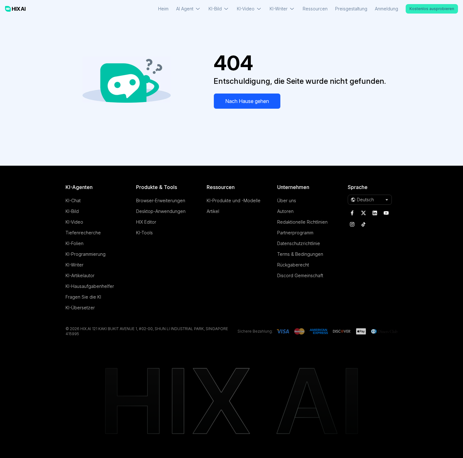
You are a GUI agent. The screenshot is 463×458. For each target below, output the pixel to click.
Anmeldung (386, 8)
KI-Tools (144, 232)
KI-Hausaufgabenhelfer (90, 286)
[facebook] (352, 213)
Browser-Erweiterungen (160, 200)
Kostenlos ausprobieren (431, 8)
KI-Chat (73, 200)
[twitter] (363, 213)
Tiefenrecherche (83, 232)
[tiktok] (363, 224)
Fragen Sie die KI (83, 297)
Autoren (285, 211)
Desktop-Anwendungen (161, 211)
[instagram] (352, 224)
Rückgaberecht (293, 264)
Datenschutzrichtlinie (298, 243)
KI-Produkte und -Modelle (233, 200)
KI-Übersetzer (80, 307)
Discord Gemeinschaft (300, 275)
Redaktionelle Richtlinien (302, 222)
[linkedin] (375, 213)
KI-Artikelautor (80, 275)
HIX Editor (146, 222)
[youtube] (386, 213)
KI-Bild (72, 211)
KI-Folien (74, 243)
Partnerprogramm (295, 232)
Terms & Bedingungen (300, 254)
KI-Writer (74, 264)
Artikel (213, 211)
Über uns (286, 200)
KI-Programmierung (86, 254)
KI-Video (74, 222)
